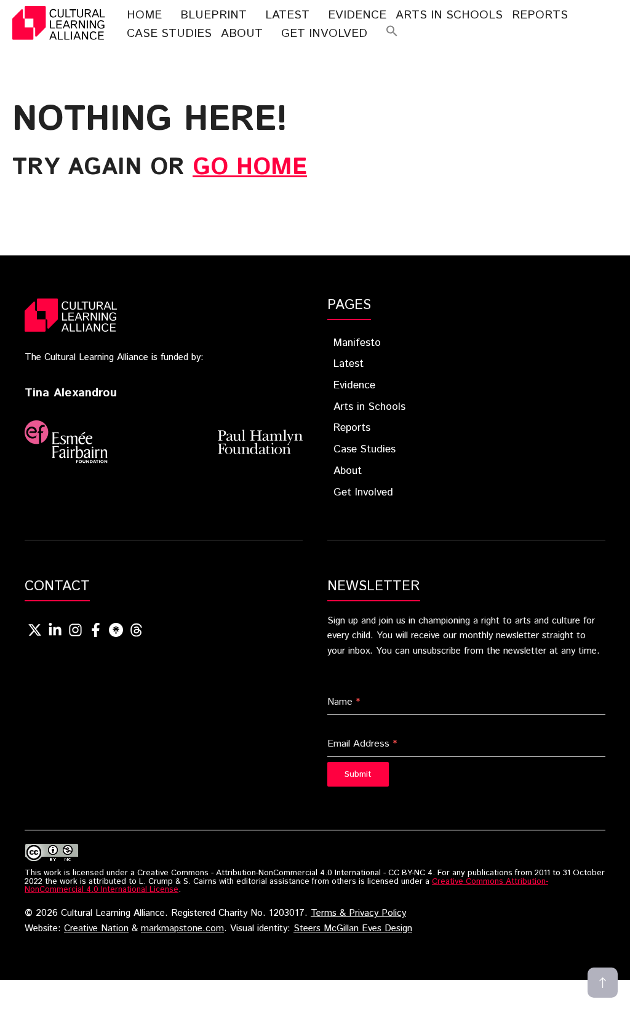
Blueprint (213, 15)
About (242, 33)
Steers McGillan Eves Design (352, 929)
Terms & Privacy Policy (358, 913)
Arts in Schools (369, 406)
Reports (540, 15)
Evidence (357, 15)
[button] (392, 34)
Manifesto (357, 342)
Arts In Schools (449, 15)
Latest (287, 15)
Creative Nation (96, 929)
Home (144, 15)
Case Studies (169, 33)
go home (250, 167)
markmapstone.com (182, 929)
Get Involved (324, 33)
